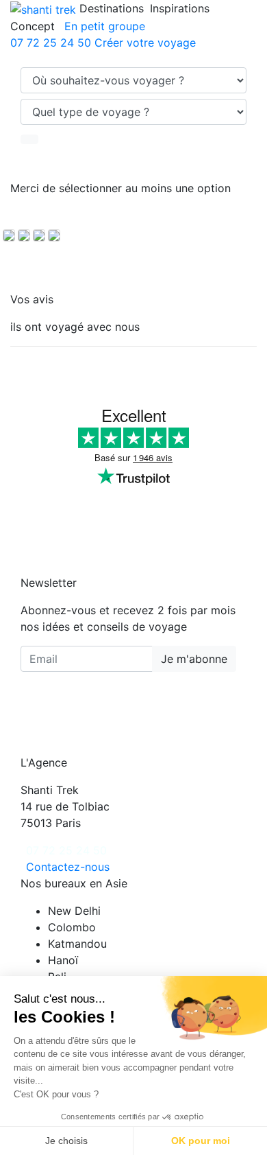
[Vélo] (9, 235)
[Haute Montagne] (54, 235)
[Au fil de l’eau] (24, 235)
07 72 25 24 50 (50, 42)
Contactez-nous (68, 867)
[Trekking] (39, 235)
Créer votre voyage (145, 42)
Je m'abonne (194, 659)
